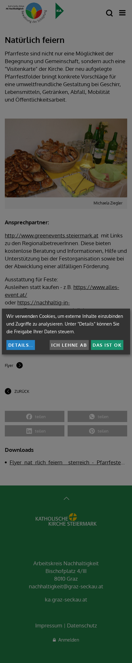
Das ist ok (107, 345)
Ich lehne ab (69, 345)
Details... (20, 345)
